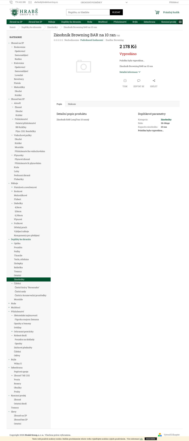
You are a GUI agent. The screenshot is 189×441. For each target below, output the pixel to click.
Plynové (18, 219)
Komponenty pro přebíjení (26, 235)
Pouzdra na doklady (24, 339)
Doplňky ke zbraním (21, 239)
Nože (13, 303)
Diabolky (18, 203)
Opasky (18, 343)
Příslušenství (17, 311)
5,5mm (18, 211)
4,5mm (18, 207)
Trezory (18, 271)
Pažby (17, 251)
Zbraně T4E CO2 (22, 375)
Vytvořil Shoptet (172, 434)
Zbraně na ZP (17, 43)
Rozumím (150, 439)
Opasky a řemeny (22, 323)
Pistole (17, 83)
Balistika (18, 267)
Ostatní (17, 275)
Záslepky (18, 263)
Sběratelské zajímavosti (25, 315)
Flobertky (19, 179)
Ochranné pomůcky (23, 331)
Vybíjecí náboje (21, 231)
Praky (17, 391)
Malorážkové (20, 195)
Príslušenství (21, 119)
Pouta (17, 379)
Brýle (13, 359)
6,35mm (19, 215)
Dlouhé (18, 91)
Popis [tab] (59, 104)
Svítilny (17, 327)
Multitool (15, 307)
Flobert (17, 199)
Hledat (116, 12)
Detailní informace (129, 72)
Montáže (19, 147)
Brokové (18, 191)
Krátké (18, 95)
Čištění (17, 283)
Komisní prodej (18, 395)
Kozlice (18, 59)
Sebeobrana (17, 367)
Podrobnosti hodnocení (91, 40)
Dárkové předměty (23, 347)
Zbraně (18, 107)
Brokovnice (19, 47)
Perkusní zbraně (22, 175)
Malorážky (19, 87)
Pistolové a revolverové (25, 187)
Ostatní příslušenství (26, 123)
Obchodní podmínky (91, 2)
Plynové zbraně (22, 159)
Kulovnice (19, 63)
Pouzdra (18, 247)
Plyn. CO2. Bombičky (26, 131)
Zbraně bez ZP (18, 99)
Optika (17, 243)
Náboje (14, 183)
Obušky (18, 387)
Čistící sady (20, 291)
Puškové (18, 223)
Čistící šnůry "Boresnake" (27, 287)
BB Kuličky (21, 127)
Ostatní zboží (20, 403)
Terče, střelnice (21, 259)
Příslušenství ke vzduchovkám (30, 151)
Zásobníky (19, 279)
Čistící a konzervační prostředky (30, 295)
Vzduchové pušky (23, 135)
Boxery (17, 383)
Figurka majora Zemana (27, 319)
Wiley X (18, 363)
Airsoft (17, 103)
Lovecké (19, 75)
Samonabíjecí (21, 55)
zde (141, 439)
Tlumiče (18, 255)
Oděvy (17, 355)
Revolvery (19, 79)
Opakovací (20, 51)
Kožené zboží (20, 335)
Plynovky (18, 155)
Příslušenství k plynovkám (28, 163)
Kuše (16, 167)
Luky (16, 171)
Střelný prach (20, 227)
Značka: (115, 40)
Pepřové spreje (21, 371)
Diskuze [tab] (72, 104)
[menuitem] (16, 21)
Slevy (13, 411)
